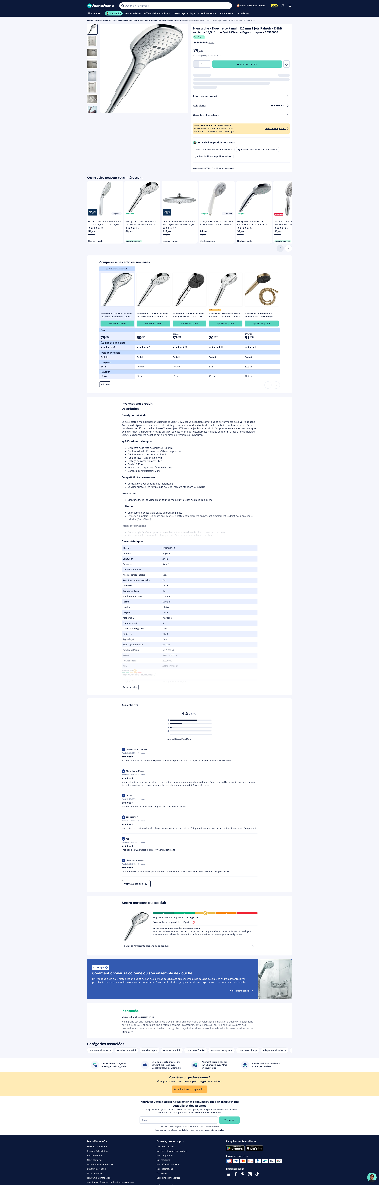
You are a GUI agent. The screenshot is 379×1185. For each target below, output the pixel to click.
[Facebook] (235, 1174)
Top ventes (162, 1173)
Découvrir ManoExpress (168, 1177)
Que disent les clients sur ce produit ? (257, 149)
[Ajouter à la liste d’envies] (286, 64)
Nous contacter (94, 1159)
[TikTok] (257, 1174)
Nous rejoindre (94, 1173)
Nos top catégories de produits (172, 1151)
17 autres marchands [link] (225, 168)
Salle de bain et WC (103, 20)
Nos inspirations (165, 1168)
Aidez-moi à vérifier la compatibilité (214, 149)
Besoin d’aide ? (94, 1155)
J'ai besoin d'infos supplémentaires (213, 156)
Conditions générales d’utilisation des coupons (110, 1182)
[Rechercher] (122, 6)
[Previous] (267, 385)
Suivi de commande (97, 1146)
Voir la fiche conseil (240, 990)
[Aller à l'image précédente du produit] (105, 68)
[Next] (276, 385)
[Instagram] (250, 1174)
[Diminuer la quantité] (196, 64)
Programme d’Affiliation (98, 1177)
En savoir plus (218, 1130)
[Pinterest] (242, 1174)
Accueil (90, 20)
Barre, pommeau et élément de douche (151, 20)
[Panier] (290, 5)
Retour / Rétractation (97, 1151)
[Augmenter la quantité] (208, 64)
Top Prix (197, 37)
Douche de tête (176, 20)
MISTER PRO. (207, 168)
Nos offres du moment (168, 1164)
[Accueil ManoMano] (101, 5)
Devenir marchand (96, 1168)
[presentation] (253, 946)
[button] (133, 617)
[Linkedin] (228, 1174)
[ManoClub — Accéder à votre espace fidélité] (274, 5)
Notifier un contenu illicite (100, 1164)
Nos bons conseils (166, 1146)
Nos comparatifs (165, 1155)
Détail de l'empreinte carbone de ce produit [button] (146, 945)
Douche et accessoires (122, 20)
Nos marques (163, 1159)
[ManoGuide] (372, 1177)
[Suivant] (288, 248)
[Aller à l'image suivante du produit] (182, 68)
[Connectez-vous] (283, 5)
